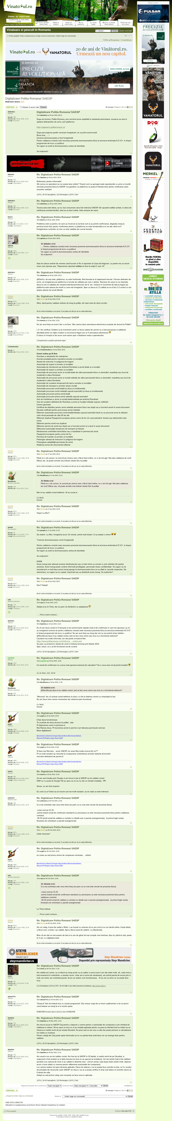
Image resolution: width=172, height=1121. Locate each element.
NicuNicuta (44, 475)
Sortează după (68, 1086)
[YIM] (9, 258)
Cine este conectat (14, 1102)
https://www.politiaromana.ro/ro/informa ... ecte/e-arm (59, 641)
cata (41, 602)
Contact (30, 24)
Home (7, 24)
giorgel (42, 530)
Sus (131, 153)
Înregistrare (115, 40)
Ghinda (42, 299)
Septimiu (43, 177)
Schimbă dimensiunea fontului (130, 35)
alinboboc (43, 115)
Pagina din (120, 107)
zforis (42, 968)
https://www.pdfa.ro (99, 986)
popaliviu (43, 661)
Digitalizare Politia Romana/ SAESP (28, 98)
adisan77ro (44, 999)
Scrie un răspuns (11, 106)
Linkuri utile (14, 24)
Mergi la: (58, 1096)
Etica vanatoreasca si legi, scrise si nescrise (37, 36)
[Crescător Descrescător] (98, 1086)
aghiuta (43, 238)
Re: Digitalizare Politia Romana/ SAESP (58, 174)
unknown (43, 801)
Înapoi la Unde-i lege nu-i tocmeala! (20, 1096)
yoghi (42, 716)
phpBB (60, 1115)
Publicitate (22, 24)
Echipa (117, 1111)
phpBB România (76, 1117)
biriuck (17, 102)
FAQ (106, 40)
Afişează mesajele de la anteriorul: (34, 1086)
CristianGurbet (45, 350)
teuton (42, 774)
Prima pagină (14, 36)
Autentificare (127, 40)
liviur (22, 102)
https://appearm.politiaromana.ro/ (51, 127)
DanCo (42, 220)
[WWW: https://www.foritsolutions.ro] (9, 988)
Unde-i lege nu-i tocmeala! (66, 36)
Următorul (127, 1086)
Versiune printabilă (125, 35)
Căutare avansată (125, 31)
